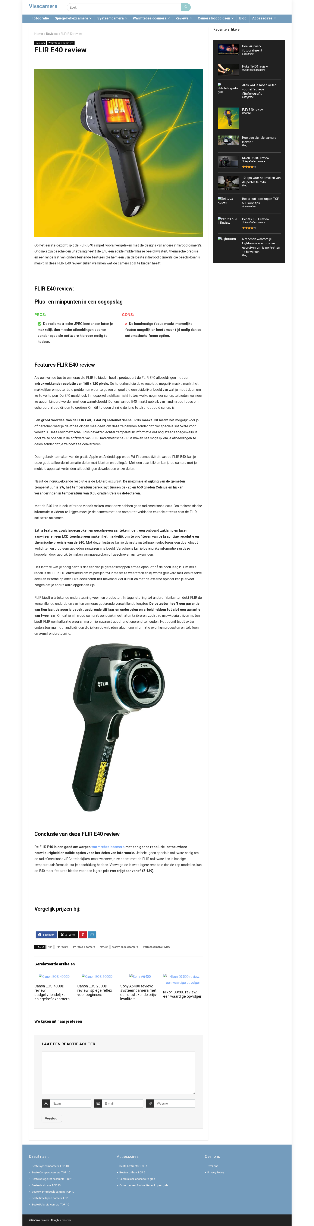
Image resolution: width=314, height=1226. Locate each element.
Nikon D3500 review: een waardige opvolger (182, 994)
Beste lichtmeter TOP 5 (133, 1166)
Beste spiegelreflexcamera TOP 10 (53, 1178)
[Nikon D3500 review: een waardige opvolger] (183, 977)
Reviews (182, 18)
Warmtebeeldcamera (149, 18)
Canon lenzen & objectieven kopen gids (143, 1185)
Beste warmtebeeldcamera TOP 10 (53, 1191)
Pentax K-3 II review (255, 219)
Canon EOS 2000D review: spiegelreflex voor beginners (94, 990)
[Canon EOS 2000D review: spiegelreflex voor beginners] (97, 977)
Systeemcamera (110, 18)
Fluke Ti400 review (255, 66)
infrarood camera (84, 947)
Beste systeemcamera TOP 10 (50, 1166)
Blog (243, 18)
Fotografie (40, 18)
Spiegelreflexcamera (71, 18)
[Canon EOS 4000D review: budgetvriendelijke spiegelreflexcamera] (54, 977)
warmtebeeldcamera (108, 847)
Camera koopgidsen (214, 18)
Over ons (212, 1166)
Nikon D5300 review (255, 158)
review (104, 947)
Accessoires (262, 18)
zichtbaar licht (117, 396)
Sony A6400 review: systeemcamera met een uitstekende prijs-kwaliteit (138, 992)
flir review (62, 947)
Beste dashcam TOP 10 (46, 1185)
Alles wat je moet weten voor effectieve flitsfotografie (259, 89)
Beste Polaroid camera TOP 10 (50, 1204)
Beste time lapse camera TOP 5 (51, 1198)
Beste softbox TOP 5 (132, 1172)
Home (38, 34)
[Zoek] (186, 7)
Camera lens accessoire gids (137, 1178)
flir (50, 947)
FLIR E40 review (253, 109)
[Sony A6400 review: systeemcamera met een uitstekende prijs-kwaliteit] (140, 977)
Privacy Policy (215, 1172)
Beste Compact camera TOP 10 (51, 1172)
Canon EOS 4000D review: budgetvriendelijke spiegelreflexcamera (52, 992)
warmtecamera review (156, 947)
